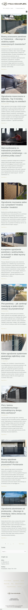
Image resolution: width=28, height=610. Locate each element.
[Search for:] (14, 551)
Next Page (22, 543)
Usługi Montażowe (11, 586)
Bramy (22, 580)
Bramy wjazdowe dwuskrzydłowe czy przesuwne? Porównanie (12, 462)
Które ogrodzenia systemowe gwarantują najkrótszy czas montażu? (14, 356)
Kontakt (19, 586)
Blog (12, 583)
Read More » (4, 69)
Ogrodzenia (16, 580)
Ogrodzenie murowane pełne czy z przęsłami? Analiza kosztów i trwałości (14, 204)
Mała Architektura (19, 583)
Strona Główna (7, 580)
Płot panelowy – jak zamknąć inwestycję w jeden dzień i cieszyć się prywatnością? (14, 306)
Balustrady (6, 583)
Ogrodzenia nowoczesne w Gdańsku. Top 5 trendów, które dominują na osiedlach (13, 98)
